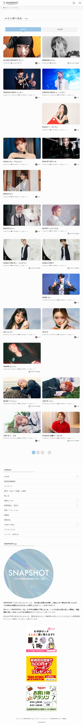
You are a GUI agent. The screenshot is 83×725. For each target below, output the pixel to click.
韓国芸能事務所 (9, 481)
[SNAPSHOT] (11, 3)
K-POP (6, 477)
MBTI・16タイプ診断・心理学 (15, 491)
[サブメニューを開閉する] (77, 476)
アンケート (8, 486)
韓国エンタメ (9, 501)
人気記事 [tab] (60, 29)
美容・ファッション (11, 510)
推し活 (6, 496)
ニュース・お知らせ (11, 534)
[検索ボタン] (74, 3)
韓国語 (6, 515)
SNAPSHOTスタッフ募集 (58, 718)
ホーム (19, 718)
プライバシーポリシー (41, 718)
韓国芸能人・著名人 (11, 505)
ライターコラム (9, 529)
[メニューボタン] (80, 3)
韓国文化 (7, 520)
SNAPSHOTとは (28, 718)
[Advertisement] (22, 118)
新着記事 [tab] (23, 29)
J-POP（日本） (9, 525)
